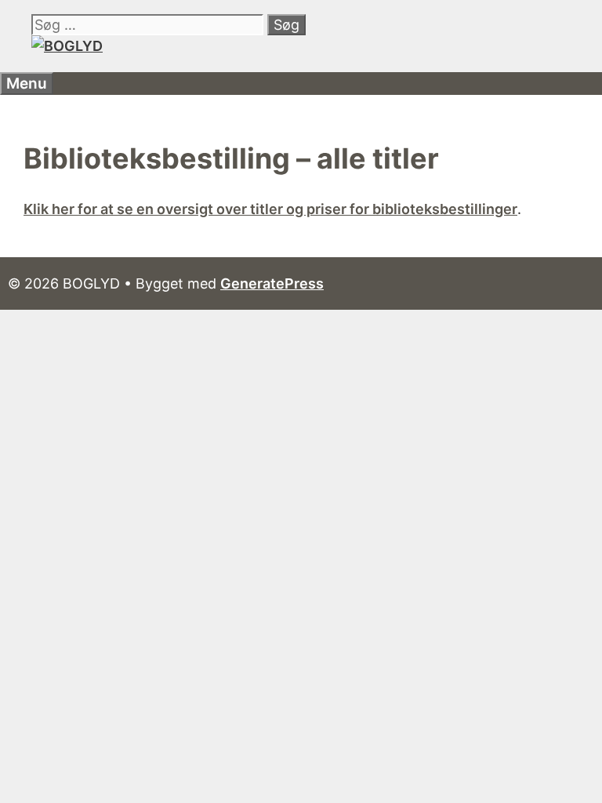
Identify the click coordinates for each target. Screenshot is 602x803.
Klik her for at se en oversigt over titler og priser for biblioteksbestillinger (270, 209)
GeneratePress (272, 283)
